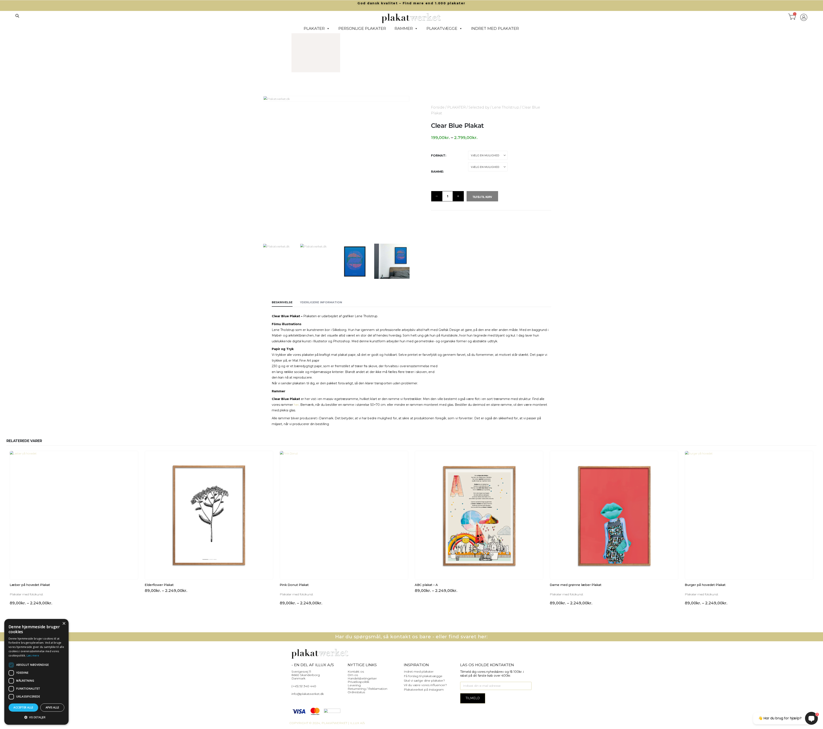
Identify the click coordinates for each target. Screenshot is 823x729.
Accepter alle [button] (23, 707)
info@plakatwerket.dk (307, 694)
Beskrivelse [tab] (282, 302)
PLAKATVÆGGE (442, 28)
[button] (17, 15)
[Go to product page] (74, 515)
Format (438, 155)
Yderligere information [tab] (321, 302)
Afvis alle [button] (52, 707)
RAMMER (404, 28)
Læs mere (33, 655)
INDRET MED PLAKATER (495, 28)
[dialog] (36, 672)
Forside (438, 107)
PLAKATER (314, 28)
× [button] (63, 623)
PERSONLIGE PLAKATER (362, 28)
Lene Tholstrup (505, 107)
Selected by (479, 107)
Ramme (437, 172)
